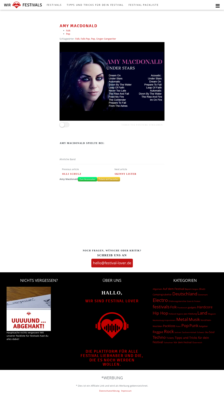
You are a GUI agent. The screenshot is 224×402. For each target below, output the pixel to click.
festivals (161, 307)
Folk (68, 30)
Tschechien (168, 342)
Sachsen (177, 332)
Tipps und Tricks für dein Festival (95, 4)
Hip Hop (160, 313)
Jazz (186, 313)
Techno (159, 337)
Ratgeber (203, 326)
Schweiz (200, 332)
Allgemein (157, 289)
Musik (194, 319)
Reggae (158, 332)
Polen (178, 326)
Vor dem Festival (183, 342)
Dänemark (203, 294)
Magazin (212, 313)
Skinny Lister (125, 174)
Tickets (170, 337)
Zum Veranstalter (87, 179)
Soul (211, 332)
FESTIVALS (54, 4)
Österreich (197, 342)
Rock (169, 331)
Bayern (188, 289)
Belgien (195, 289)
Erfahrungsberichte (177, 301)
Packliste (169, 326)
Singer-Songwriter (106, 38)
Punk (193, 325)
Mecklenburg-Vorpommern (164, 320)
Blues (202, 288)
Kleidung (192, 313)
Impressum (126, 390)
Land (202, 313)
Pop (68, 33)
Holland (172, 313)
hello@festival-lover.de (112, 262)
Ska (206, 332)
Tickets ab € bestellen (108, 179)
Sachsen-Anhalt (189, 332)
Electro (160, 300)
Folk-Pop (85, 38)
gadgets (192, 307)
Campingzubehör (162, 294)
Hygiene (179, 314)
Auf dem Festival (173, 289)
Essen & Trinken (193, 301)
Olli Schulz (71, 174)
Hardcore (205, 307)
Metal (182, 319)
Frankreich (182, 307)
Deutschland (184, 294)
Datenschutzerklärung (109, 390)
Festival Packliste (144, 4)
